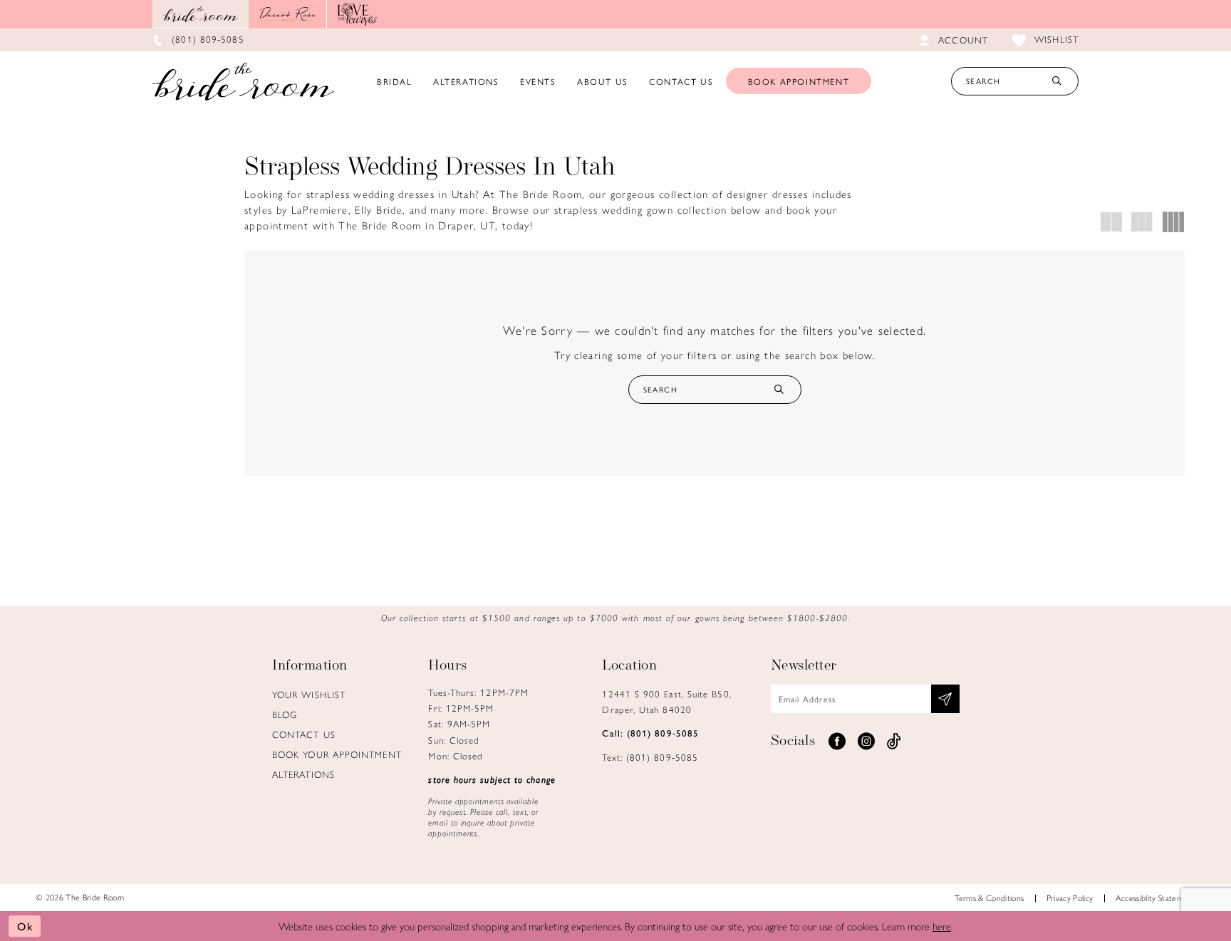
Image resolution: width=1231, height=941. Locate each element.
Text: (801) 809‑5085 (650, 757)
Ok (25, 925)
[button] (1112, 222)
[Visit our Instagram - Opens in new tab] (866, 741)
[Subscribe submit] (945, 699)
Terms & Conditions (989, 897)
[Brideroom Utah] (243, 81)
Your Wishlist (309, 694)
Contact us (304, 734)
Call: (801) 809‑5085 (650, 732)
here (942, 925)
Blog (284, 714)
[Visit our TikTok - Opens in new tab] (894, 741)
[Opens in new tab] (288, 14)
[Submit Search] (1056, 81)
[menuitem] (394, 81)
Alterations (303, 774)
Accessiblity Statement (1155, 897)
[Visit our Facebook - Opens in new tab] (837, 741)
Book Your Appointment (337, 754)
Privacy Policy (1070, 897)
